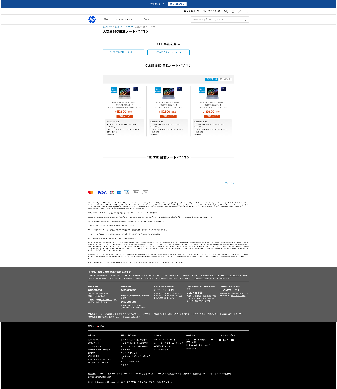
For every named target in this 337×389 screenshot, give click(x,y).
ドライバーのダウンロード (164, 340)
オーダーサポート (105, 300)
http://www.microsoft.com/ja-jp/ (227, 256)
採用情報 (92, 353)
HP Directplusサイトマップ (230, 314)
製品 (106, 19)
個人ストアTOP (107, 27)
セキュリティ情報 (160, 350)
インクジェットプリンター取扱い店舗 (135, 357)
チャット (176, 293)
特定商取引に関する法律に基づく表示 (104, 317)
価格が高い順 (225, 79)
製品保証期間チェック (162, 346)
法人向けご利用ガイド (230, 275)
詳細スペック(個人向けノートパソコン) (135, 314)
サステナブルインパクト (98, 363)
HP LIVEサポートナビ (229, 290)
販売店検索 (125, 350)
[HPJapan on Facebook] (224, 340)
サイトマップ (208, 374)
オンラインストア (124, 19)
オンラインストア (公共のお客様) (134, 346)
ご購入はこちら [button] (125, 116)
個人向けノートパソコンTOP (124, 27)
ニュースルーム (94, 346)
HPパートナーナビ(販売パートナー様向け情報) (200, 341)
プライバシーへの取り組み (134, 374)
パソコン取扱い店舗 (129, 353)
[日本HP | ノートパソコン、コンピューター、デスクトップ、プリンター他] (92, 19)
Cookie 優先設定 (224, 374)
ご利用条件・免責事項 (191, 374)
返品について (110, 314)
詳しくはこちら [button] (177, 4)
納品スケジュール (95, 314)
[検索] (244, 19)
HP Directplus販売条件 (131, 317)
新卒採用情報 (93, 356)
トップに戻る (228, 183)
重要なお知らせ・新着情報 (99, 350)
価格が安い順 (212, 79)
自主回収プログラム (96, 374)
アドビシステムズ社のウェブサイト (141, 262)
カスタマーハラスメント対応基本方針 (163, 374)
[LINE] (220, 340)
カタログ (124, 365)
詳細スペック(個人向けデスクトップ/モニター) (172, 314)
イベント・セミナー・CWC (99, 359)
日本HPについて (95, 340)
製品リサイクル (114, 374)
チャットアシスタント (164, 290)
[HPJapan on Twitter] (228, 340)
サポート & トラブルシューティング (168, 343)
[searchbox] (217, 19)
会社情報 (92, 335)
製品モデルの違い (201, 278)
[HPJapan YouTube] (232, 340)
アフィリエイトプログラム (205, 314)
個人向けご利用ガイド (210, 275)
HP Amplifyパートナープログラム (200, 345)
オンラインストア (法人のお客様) (134, 343)
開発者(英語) (191, 349)
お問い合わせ (93, 343)
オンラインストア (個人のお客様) (134, 340)
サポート (145, 19)
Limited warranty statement (99, 377)
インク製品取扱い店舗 (130, 362)
